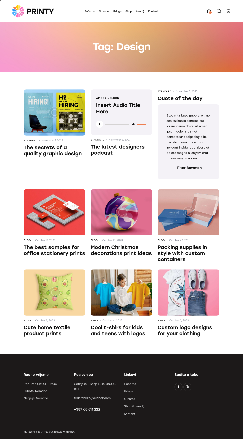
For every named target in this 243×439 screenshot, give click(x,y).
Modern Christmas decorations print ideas (121, 250)
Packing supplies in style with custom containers (182, 253)
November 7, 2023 (52, 140)
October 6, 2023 (45, 320)
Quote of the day (180, 98)
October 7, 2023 (178, 240)
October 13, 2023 (45, 240)
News (94, 320)
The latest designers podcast (118, 150)
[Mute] (133, 124)
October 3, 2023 (179, 320)
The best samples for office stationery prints (54, 250)
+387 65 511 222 (87, 409)
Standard (31, 140)
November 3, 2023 (186, 91)
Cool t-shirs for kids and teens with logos (118, 330)
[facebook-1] (179, 387)
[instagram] (187, 387)
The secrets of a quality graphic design (53, 150)
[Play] (99, 124)
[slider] (142, 124)
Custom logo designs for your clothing (185, 330)
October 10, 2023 (112, 240)
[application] (121, 124)
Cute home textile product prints (47, 330)
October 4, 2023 (112, 320)
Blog (27, 240)
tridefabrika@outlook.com (92, 398)
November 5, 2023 (120, 139)
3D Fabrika (30, 432)
